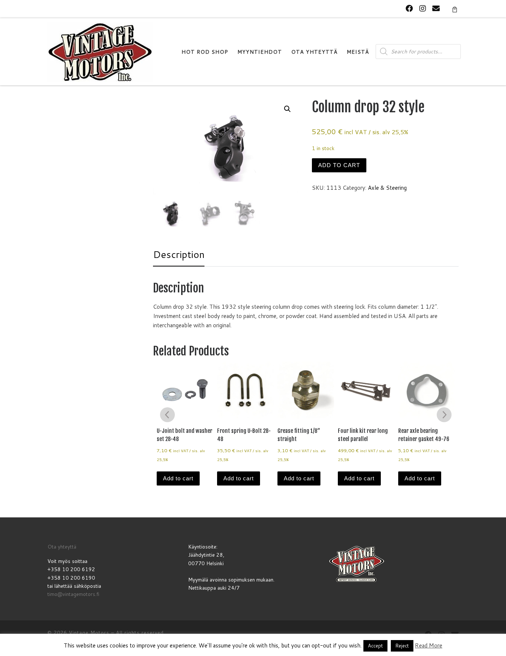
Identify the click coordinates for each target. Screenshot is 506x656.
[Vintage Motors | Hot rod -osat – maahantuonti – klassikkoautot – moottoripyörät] (100, 51)
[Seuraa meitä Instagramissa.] (422, 8)
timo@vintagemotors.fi (73, 593)
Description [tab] (178, 254)
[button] (287, 109)
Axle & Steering (387, 188)
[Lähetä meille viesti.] (436, 8)
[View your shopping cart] (454, 9)
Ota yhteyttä (61, 546)
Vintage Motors (89, 632)
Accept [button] (375, 645)
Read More (428, 645)
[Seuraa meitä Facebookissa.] (409, 8)
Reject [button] (402, 645)
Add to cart (339, 165)
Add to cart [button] (178, 478)
